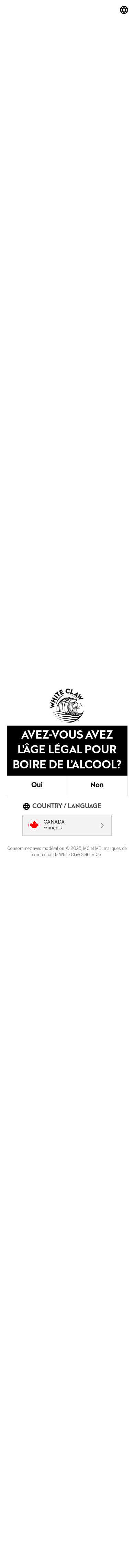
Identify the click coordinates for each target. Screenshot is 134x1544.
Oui (37, 785)
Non (97, 785)
